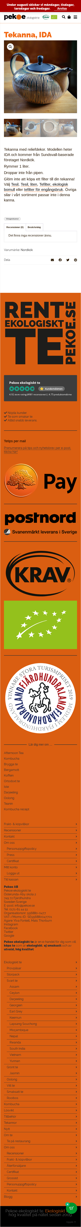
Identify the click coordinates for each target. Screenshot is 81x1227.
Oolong (9, 798)
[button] (10, 46)
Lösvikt (9, 1110)
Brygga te (11, 764)
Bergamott (11, 770)
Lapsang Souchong (23, 1024)
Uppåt (69, 1222)
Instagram (11, 924)
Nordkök (27, 250)
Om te (8, 1135)
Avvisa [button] (62, 8)
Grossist (12, 1178)
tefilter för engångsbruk (43, 190)
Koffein (9, 775)
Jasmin (14, 1073)
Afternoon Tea (14, 753)
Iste (6, 787)
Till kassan (11, 879)
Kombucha (11, 758)
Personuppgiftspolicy (22, 848)
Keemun (15, 1017)
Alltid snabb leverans (22, 420)
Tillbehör (10, 1116)
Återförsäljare (16, 1165)
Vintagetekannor (12, 219)
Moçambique (19, 1030)
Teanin (8, 803)
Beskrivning (34, 227)
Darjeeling (11, 792)
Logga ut (13, 873)
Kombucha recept (16, 809)
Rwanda (15, 1042)
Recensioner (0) (15, 227)
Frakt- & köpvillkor (16, 824)
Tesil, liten (29, 184)
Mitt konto (11, 867)
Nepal (14, 1036)
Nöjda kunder (17, 413)
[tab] (15, 227)
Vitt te (11, 1085)
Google (9, 935)
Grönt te (12, 1067)
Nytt (7, 1129)
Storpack (13, 974)
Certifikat (13, 861)
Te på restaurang (18, 1141)
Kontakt (9, 836)
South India (17, 1048)
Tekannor (10, 1123)
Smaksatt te (15, 1092)
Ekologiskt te (13, 962)
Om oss (9, 842)
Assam (14, 986)
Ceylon (14, 993)
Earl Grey (16, 1011)
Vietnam (15, 1055)
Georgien (16, 1005)
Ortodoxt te (12, 781)
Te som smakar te (19, 416)
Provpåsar (14, 968)
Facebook (11, 928)
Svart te (12, 980)
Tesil (14, 184)
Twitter (8, 932)
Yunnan (15, 1061)
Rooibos (12, 1098)
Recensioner (12, 830)
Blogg (8, 1196)
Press (11, 855)
